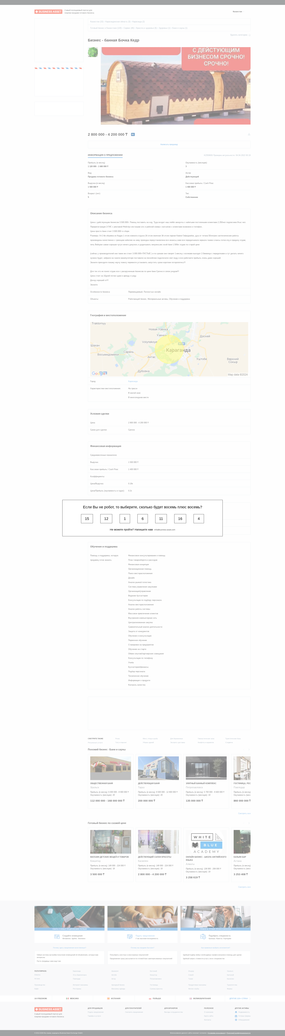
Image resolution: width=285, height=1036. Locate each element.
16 (180, 519)
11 (161, 519)
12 (106, 519)
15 (87, 519)
